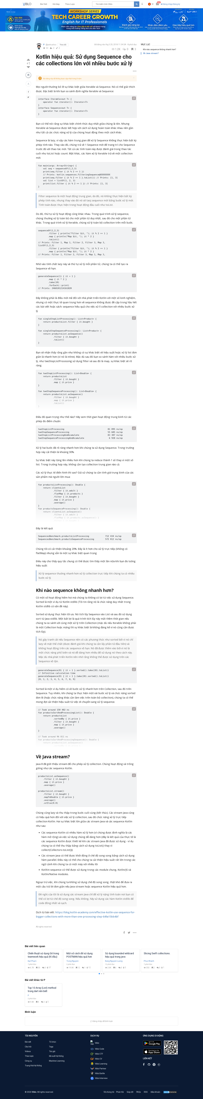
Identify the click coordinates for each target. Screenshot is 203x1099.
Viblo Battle (100, 1073)
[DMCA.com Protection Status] (170, 1092)
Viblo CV (98, 1059)
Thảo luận (29, 1056)
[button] (150, 4)
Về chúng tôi (109, 1092)
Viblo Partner (100, 1068)
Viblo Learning (101, 1064)
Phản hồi (120, 1092)
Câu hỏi (28, 1047)
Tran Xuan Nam (73, 961)
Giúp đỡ (130, 1092)
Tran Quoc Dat (34, 961)
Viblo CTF (99, 1054)
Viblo (97, 1043)
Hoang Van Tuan (151, 961)
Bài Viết (43, 4)
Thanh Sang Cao (112, 961)
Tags (51, 1047)
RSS (146, 1092)
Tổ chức (52, 1042)
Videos (28, 1051)
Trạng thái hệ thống (33, 1065)
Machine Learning (56, 1061)
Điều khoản (155, 1092)
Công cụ (28, 1061)
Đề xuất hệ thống (56, 1056)
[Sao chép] (134, 98)
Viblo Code (99, 1049)
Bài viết (28, 1042)
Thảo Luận (70, 4)
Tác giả (52, 1051)
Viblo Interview (101, 1078)
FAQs (138, 1092)
